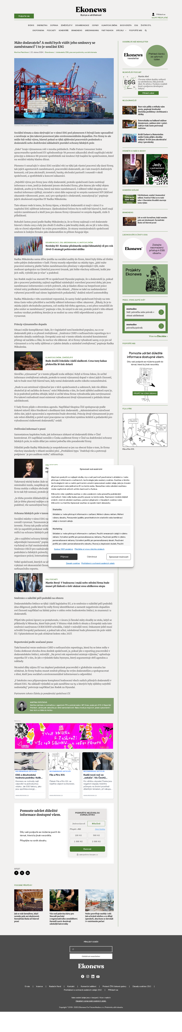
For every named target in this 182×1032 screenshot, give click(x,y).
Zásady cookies (73, 563)
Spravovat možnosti (118, 556)
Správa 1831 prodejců (63, 549)
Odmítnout (92, 556)
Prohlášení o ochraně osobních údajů (98, 563)
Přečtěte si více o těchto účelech (90, 549)
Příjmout (64, 556)
